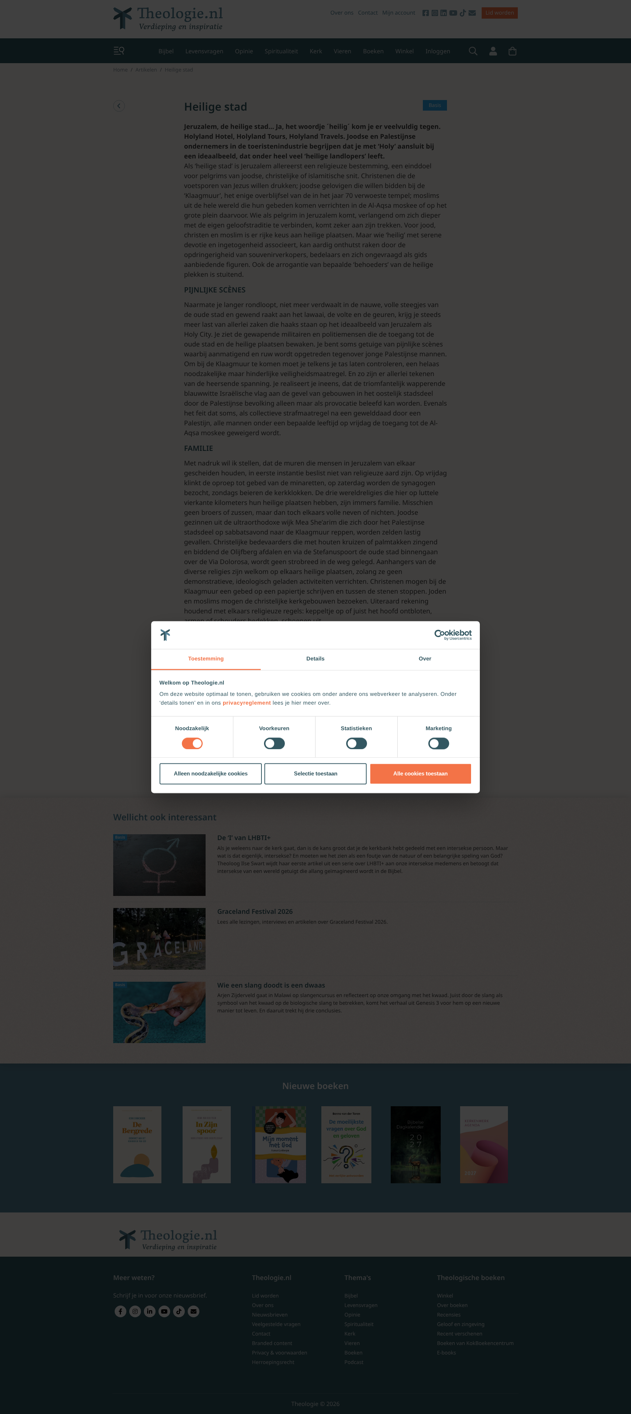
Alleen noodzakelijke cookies (211, 774)
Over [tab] (425, 659)
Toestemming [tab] (206, 659)
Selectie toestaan (315, 774)
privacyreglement (247, 703)
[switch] (274, 743)
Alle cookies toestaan (420, 774)
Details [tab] (315, 659)
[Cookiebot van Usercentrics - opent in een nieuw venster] (440, 634)
